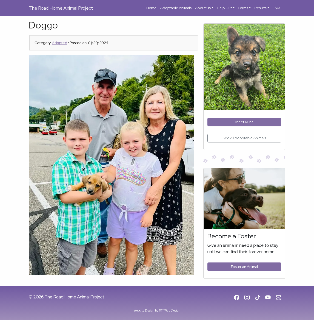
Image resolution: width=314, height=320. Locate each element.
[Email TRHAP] (280, 298)
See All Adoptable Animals (244, 138)
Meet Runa (244, 122)
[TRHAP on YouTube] (270, 298)
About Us (203, 8)
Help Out (224, 8)
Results (260, 8)
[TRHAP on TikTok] (259, 298)
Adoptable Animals (175, 8)
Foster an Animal (244, 266)
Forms (243, 8)
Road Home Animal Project (61, 8)
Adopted (59, 42)
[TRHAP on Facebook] (238, 298)
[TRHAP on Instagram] (249, 298)
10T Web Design (169, 310)
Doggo (43, 25)
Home (151, 8)
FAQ (276, 8)
